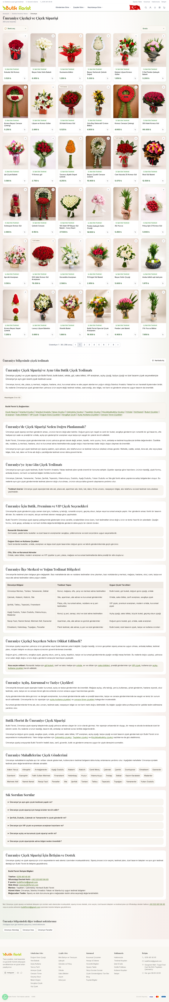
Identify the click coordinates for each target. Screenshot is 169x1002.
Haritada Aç (159, 360)
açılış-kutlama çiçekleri (60, 699)
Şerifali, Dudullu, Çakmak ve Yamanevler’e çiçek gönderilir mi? (38, 818)
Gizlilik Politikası (120, 967)
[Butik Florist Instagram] (160, 7)
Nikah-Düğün (35, 980)
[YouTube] (18, 973)
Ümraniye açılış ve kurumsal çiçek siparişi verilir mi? (33, 833)
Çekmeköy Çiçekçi (74, 412)
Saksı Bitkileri (22, 415)
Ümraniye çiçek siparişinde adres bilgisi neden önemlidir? (36, 841)
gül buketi (48, 665)
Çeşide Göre (78, 7)
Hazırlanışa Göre (94, 7)
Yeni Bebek (35, 961)
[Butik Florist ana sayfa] (12, 954)
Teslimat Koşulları (120, 961)
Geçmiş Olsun (36, 977)
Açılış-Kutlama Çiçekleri (88, 415)
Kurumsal (147, 2)
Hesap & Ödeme (92, 961)
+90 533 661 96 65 (40, 879)
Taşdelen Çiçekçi (93, 412)
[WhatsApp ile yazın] (5, 997)
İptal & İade (118, 964)
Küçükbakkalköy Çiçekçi (113, 412)
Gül (60, 967)
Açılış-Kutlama (36, 964)
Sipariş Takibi (137, 2)
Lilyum (61, 977)
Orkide (129, 412)
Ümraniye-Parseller (45, 930)
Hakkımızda (156, 2)
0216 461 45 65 (47, 2)
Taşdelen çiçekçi (80, 737)
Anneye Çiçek (36, 970)
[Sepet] (164, 7)
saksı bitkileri (104, 665)
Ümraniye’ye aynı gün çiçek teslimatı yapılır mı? (31, 802)
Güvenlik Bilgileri (92, 964)
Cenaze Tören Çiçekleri (111, 415)
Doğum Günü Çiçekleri (50, 415)
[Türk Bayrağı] (135, 7)
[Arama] (146, 7)
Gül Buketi (138, 412)
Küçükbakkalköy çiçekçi (102, 737)
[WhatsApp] (21, 973)
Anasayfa (6, 14)
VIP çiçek (136, 665)
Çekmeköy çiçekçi (63, 737)
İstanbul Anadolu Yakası (20, 14)
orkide (79, 665)
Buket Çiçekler (151, 412)
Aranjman (9, 415)
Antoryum (62, 980)
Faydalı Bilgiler (91, 980)
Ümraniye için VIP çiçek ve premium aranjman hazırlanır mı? (37, 825)
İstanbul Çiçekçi (26, 412)
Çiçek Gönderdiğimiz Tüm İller (97, 973)
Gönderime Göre (62, 7)
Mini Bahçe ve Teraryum (68, 957)
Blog (88, 977)
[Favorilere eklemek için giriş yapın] (25, 36)
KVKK (33, 997)
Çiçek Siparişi (11, 412)
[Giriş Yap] (150, 7)
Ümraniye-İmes (28, 930)
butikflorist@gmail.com (27, 882)
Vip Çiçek (34, 986)
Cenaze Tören (36, 973)
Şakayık (61, 961)
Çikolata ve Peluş (65, 964)
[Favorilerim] (155, 7)
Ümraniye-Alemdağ (11, 930)
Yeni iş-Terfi (35, 967)
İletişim (164, 2)
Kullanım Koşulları (120, 970)
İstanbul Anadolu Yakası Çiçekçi (50, 412)
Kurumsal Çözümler (93, 957)
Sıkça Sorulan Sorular (94, 970)
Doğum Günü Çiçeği (38, 957)
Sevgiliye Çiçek (69, 415)
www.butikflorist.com (28, 885)
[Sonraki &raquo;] (118, 345)
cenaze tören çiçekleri (84, 699)
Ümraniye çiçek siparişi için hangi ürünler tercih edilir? (34, 810)
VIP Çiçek (34, 415)
